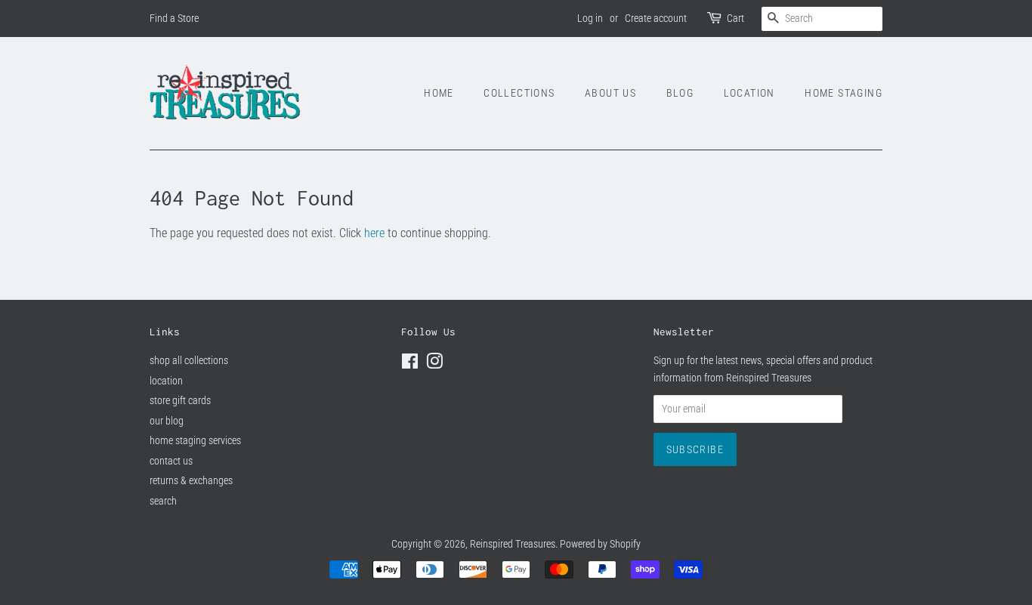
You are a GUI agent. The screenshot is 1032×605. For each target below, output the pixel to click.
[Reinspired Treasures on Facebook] (410, 364)
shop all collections (189, 360)
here (374, 233)
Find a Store (174, 18)
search (163, 501)
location (749, 93)
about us (610, 93)
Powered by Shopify (600, 544)
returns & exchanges (191, 480)
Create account (656, 18)
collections (519, 93)
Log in (590, 18)
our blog (167, 421)
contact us (171, 461)
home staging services (195, 440)
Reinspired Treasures (512, 544)
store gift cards (180, 400)
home (439, 93)
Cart (735, 18)
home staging (843, 93)
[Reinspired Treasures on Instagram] (434, 364)
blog (680, 93)
